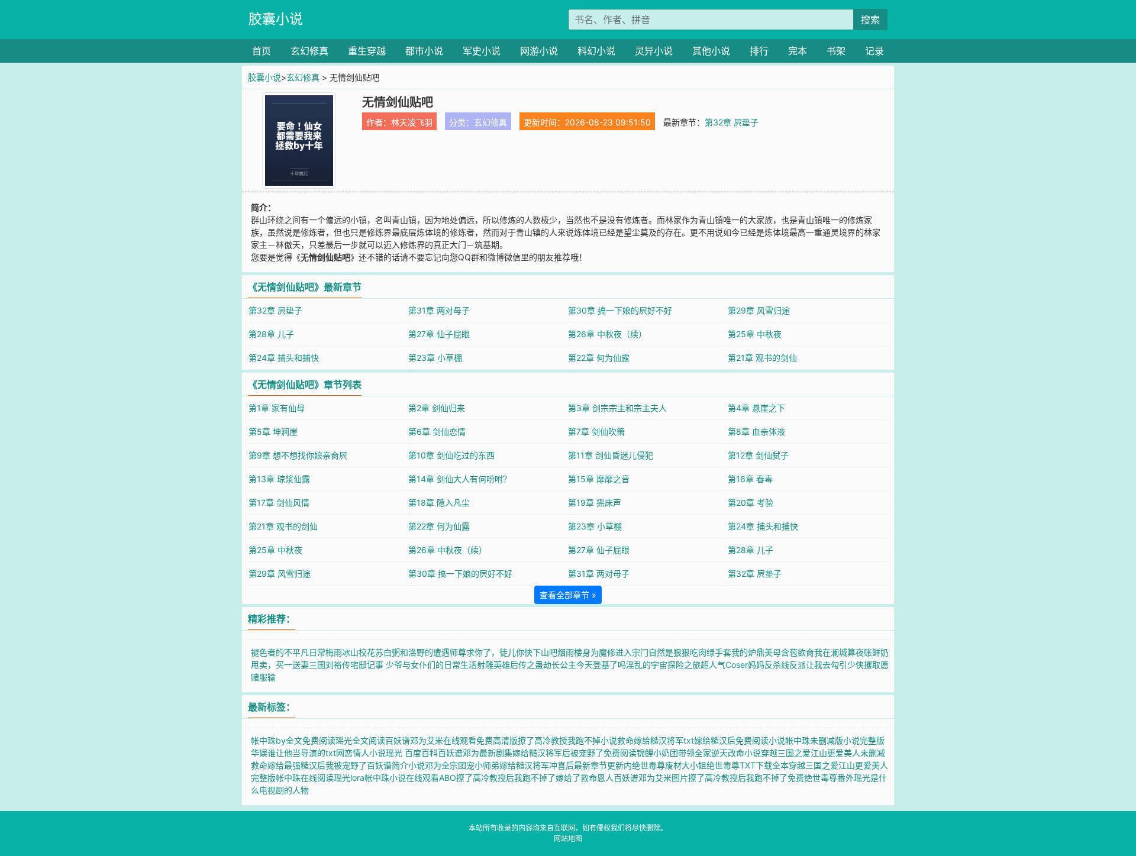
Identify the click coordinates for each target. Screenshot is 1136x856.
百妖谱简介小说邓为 (404, 765)
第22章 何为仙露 (599, 358)
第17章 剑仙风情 (278, 503)
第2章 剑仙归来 (436, 408)
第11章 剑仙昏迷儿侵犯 (610, 455)
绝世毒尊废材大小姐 (669, 765)
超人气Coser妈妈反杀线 (745, 665)
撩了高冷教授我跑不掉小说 (567, 740)
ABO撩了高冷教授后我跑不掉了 (497, 778)
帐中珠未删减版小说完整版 (835, 740)
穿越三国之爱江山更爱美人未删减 (823, 753)
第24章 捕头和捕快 (283, 358)
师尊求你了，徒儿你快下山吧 (503, 652)
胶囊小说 (275, 19)
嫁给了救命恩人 (585, 778)
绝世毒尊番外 (829, 778)
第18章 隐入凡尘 (439, 503)
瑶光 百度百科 (412, 753)
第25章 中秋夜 (755, 334)
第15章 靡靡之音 (599, 479)
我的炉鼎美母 (756, 652)
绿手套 (718, 652)
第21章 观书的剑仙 (762, 358)
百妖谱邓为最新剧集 (475, 753)
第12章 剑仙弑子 (758, 455)
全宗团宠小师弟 (470, 765)
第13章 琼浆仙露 (279, 479)
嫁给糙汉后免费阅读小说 (739, 740)
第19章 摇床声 (594, 503)
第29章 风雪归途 (759, 310)
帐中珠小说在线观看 (401, 778)
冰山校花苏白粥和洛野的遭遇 (396, 652)
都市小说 (424, 51)
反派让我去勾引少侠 (826, 665)
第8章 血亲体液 (756, 432)
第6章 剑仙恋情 (437, 432)
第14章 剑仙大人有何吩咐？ (459, 479)
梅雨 (333, 652)
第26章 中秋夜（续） (607, 334)
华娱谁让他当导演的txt (293, 753)
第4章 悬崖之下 (756, 408)
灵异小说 (654, 51)
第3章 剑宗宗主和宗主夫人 (617, 408)
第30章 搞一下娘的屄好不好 (620, 310)
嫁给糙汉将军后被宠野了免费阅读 (574, 753)
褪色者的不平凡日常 (288, 652)
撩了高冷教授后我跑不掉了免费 (746, 778)
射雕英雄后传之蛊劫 (514, 665)
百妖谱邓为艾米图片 (651, 778)
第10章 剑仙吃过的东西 (451, 455)
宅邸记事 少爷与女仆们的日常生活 (413, 665)
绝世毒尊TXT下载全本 (747, 765)
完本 (797, 51)
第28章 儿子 (271, 334)
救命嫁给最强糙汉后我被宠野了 (309, 765)
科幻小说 (596, 51)
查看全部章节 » (568, 595)
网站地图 (568, 838)
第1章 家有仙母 (276, 408)
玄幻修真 (309, 51)
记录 (874, 51)
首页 (261, 51)
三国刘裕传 (329, 665)
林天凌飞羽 (412, 122)
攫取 (872, 665)
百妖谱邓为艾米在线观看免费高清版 (451, 740)
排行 (759, 51)
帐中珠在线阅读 (305, 778)
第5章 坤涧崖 (273, 432)
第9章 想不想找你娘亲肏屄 (297, 455)
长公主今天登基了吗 (588, 665)
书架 (836, 51)
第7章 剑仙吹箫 (596, 432)
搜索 (870, 19)
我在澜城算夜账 (843, 652)
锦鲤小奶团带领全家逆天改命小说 (699, 753)
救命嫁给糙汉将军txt (655, 740)
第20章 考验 (750, 503)
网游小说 (539, 51)
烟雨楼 (569, 652)
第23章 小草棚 (435, 358)
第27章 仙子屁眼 (439, 334)
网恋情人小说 (361, 753)
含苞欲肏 (797, 652)
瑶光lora (349, 778)
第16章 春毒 (750, 479)
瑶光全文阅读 (360, 740)
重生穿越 (367, 51)
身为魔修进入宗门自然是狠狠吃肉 (644, 652)
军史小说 (482, 51)
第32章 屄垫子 (732, 122)
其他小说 (711, 51)
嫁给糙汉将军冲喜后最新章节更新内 (565, 765)
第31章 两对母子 (439, 310)
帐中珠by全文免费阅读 (293, 740)
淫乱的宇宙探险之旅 (663, 665)
